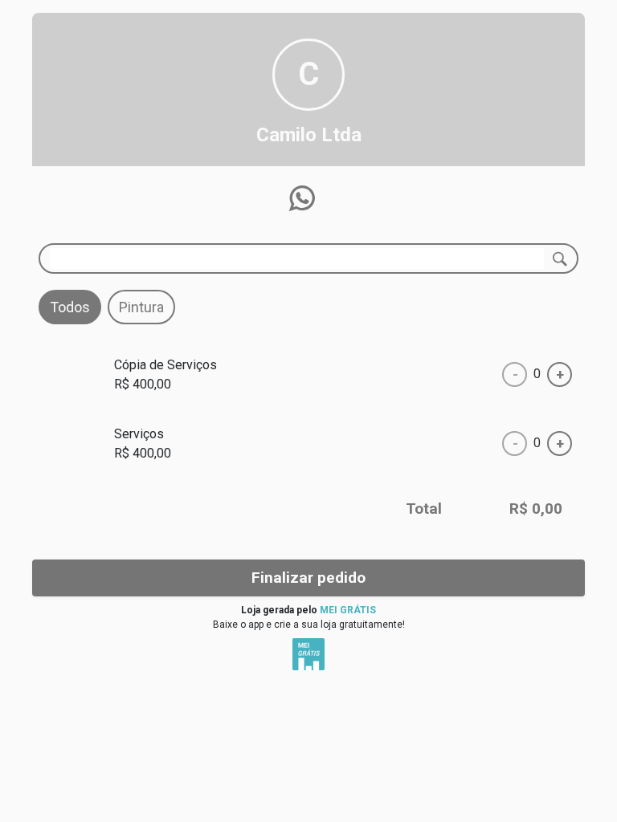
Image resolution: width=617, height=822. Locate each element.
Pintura (141, 307)
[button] (302, 198)
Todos (70, 307)
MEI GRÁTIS (348, 610)
